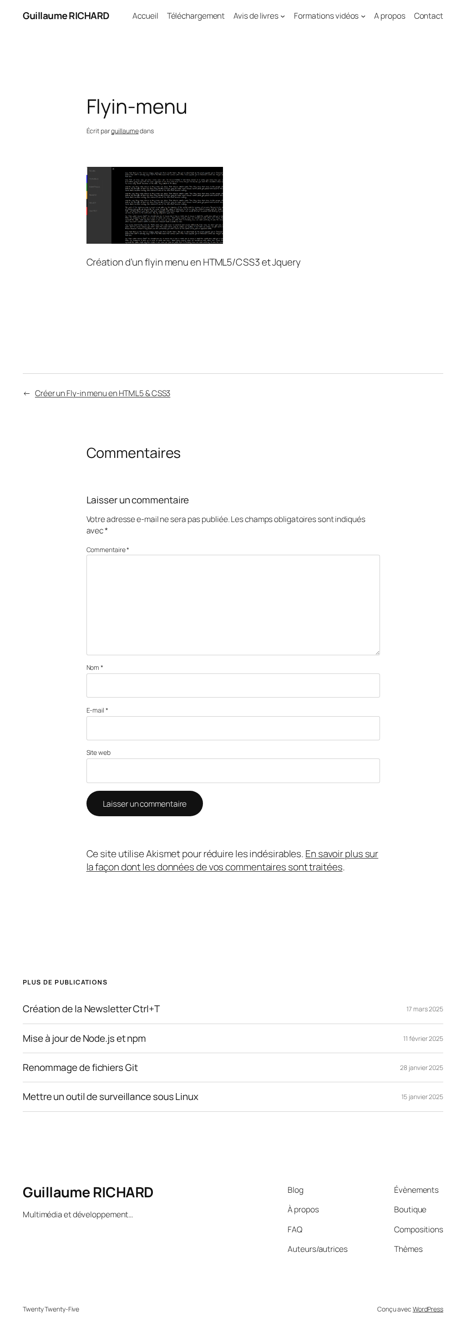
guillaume (124, 130)
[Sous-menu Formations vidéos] (363, 15)
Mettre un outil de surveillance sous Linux (110, 1096)
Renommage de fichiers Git (80, 1067)
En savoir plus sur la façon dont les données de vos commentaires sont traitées (232, 860)
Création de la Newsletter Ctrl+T (91, 1009)
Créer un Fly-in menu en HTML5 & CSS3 (102, 392)
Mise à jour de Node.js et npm (84, 1038)
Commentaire (108, 549)
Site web (98, 752)
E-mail (97, 710)
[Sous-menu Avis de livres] (282, 15)
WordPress (428, 1309)
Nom (95, 667)
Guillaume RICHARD (66, 15)
